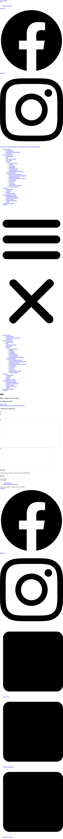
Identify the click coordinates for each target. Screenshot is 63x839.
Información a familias (8, 203)
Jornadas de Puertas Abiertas (13, 152)
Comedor (8, 191)
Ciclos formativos (13, 170)
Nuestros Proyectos (11, 173)
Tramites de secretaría (11, 200)
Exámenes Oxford (10, 193)
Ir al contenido (3, 0)
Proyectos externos (13, 186)
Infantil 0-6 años (13, 163)
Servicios (5, 188)
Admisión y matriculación (12, 197)
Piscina (8, 192)
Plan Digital (9, 160)
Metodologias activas (14, 177)
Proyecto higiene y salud (15, 185)
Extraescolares (9, 189)
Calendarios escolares (11, 196)
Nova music (12, 184)
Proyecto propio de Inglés (15, 174)
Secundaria (12, 166)
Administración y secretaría (9, 195)
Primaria (11, 164)
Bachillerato (12, 167)
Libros (7, 202)
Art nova (11, 182)
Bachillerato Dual (13, 168)
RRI (7, 157)
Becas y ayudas (10, 199)
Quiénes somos (10, 156)
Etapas (7, 161)
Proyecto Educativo (8, 155)
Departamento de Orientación (16, 171)
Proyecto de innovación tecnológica (18, 175)
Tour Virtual (9, 153)
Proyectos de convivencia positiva (17, 178)
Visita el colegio (7, 149)
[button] (31, 270)
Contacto (5, 204)
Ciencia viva (12, 181)
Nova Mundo (12, 179)
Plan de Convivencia (11, 159)
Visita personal (9, 150)
